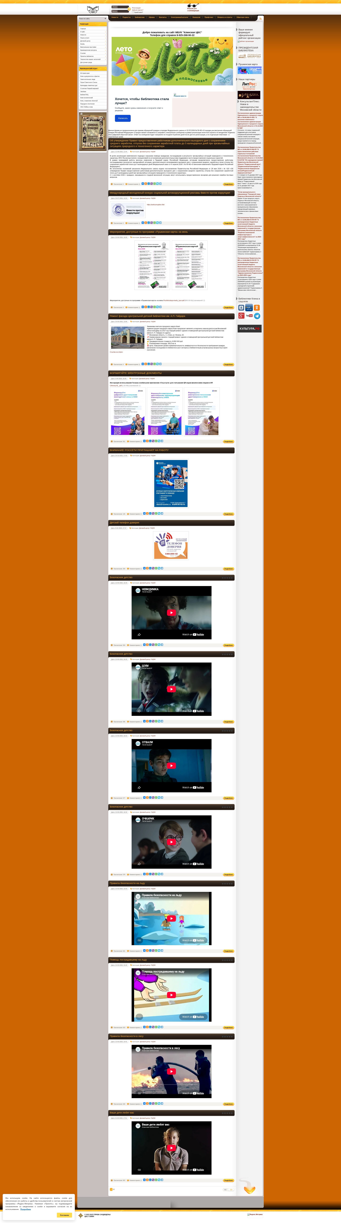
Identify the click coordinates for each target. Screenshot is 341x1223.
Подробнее (25, 1209)
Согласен (64, 1215)
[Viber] (151, 183)
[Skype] (157, 183)
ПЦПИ (153, 151)
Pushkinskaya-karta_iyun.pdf (173, 300)
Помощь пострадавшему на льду (128, 959)
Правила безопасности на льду (127, 883)
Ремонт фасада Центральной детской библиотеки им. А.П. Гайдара (147, 316)
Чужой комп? (138, 12)
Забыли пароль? (137, 10)
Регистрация (136, 8)
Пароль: (114, 11)
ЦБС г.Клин (89, 1216)
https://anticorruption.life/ (156, 205)
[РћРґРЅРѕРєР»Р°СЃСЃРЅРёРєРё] (146, 183)
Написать (123, 118)
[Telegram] (160, 183)
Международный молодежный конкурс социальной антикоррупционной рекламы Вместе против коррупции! (170, 192)
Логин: (115, 7)
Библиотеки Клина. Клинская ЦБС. (92, 9)
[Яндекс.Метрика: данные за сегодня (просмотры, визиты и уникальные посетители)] (255, 1214)
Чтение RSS (261, 18)
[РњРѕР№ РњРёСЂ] (148, 183)
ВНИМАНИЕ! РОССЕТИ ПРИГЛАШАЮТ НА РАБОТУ (139, 450)
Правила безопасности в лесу (126, 1036)
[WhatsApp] (154, 183)
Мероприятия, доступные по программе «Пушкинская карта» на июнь (149, 232)
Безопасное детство (121, 577)
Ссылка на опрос (116, 352)
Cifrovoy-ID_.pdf (116, 386)
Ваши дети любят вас (122, 1112)
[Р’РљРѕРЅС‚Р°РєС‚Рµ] (143, 183)
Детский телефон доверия (124, 522)
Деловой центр (145, 151)
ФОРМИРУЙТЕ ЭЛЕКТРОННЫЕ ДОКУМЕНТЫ (136, 373)
